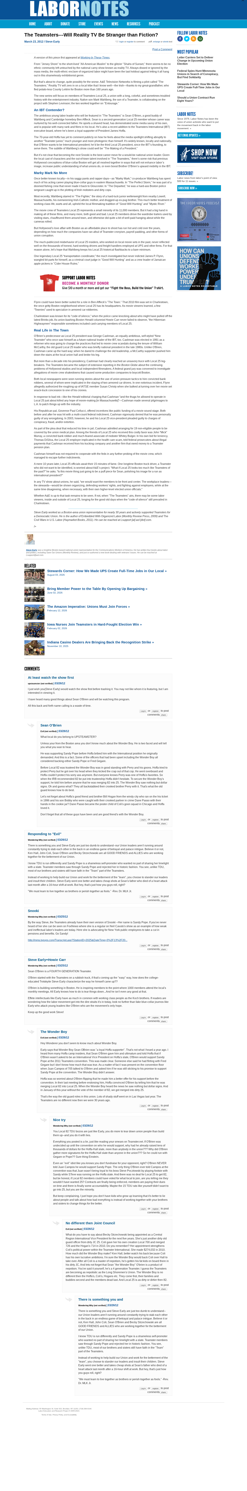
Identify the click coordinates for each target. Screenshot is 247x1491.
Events (98, 24)
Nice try (59, 1120)
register (130, 42)
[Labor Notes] (79, 8)
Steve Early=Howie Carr (47, 960)
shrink (166, 42)
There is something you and (100, 1299)
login (121, 42)
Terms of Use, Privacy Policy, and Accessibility (59, 1415)
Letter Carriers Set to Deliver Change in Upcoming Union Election (195, 60)
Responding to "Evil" (44, 834)
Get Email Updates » (189, 135)
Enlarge (156, 42)
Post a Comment (162, 49)
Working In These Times (95, 57)
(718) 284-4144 (85, 1409)
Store (82, 24)
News (115, 24)
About (48, 24)
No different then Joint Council (90, 1223)
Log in (143, 711)
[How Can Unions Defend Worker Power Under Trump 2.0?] (199, 288)
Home (32, 24)
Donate (65, 24)
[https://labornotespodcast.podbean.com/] (199, 240)
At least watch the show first (51, 677)
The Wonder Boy (53, 1032)
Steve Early (52, 41)
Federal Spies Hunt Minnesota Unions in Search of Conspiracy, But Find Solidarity (197, 74)
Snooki (33, 911)
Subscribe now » (187, 188)
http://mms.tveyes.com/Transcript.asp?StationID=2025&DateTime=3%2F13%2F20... (77, 940)
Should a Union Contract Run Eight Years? (196, 99)
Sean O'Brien (50, 725)
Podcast (154, 24)
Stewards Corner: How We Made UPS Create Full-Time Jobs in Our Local (198, 87)
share (163, 715)
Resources (133, 24)
